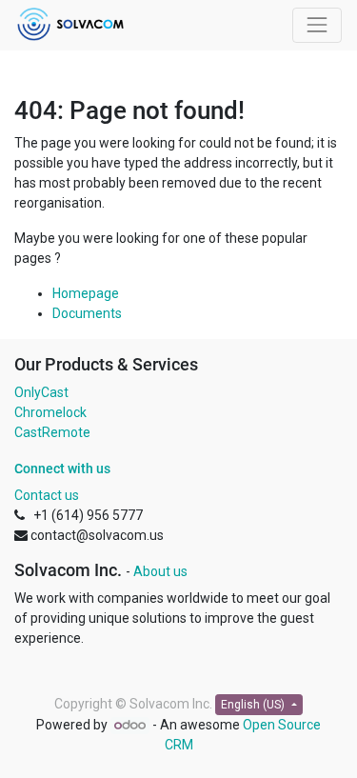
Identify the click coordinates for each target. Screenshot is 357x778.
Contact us (46, 495)
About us (160, 571)
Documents (87, 313)
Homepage (85, 293)
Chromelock (50, 412)
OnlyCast (41, 392)
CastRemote (52, 432)
